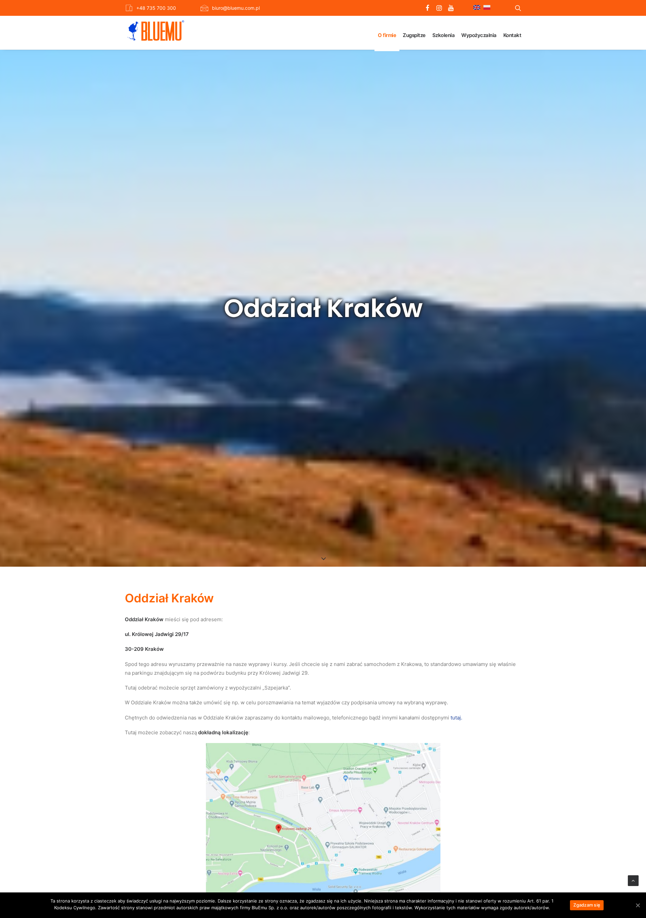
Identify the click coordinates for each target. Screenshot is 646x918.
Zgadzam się (586, 905)
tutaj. (456, 717)
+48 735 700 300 (156, 8)
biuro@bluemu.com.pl (236, 8)
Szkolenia (443, 35)
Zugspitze (414, 35)
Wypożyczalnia (479, 35)
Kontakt (512, 35)
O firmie (387, 35)
